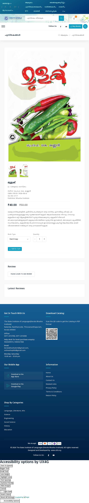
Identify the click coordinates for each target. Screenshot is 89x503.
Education (8, 430)
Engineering (9, 418)
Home (48, 373)
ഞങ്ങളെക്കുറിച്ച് (57, 3)
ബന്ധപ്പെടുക (51, 11)
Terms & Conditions (54, 392)
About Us (49, 377)
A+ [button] (15, 7)
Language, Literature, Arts (14, 411)
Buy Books (76, 26)
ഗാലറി (61, 7)
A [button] (10, 7)
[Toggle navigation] (3, 26)
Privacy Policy (51, 388)
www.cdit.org (56, 450)
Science (7, 415)
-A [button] (5, 7)
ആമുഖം (29, 3)
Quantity (36, 234)
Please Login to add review (21, 274)
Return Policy (51, 396)
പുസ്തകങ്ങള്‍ (78, 35)
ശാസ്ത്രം (22, 187)
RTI (26, 11)
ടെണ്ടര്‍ (37, 11)
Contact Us (50, 380)
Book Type (12, 234)
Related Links (51, 384)
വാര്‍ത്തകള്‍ (49, 7)
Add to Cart (15, 249)
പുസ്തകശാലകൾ (33, 7)
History (7, 426)
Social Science (9, 422)
